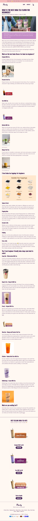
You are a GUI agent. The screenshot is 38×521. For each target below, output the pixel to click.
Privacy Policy (6, 510)
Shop (24, 4)
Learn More (19, 447)
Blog (29, 510)
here (3, 315)
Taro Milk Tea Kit (19, 470)
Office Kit (22, 511)
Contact (28, 4)
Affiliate (18, 511)
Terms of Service (24, 510)
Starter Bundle (19, 496)
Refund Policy (18, 510)
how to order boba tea (18, 45)
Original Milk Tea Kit (19, 445)
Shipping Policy (12, 510)
